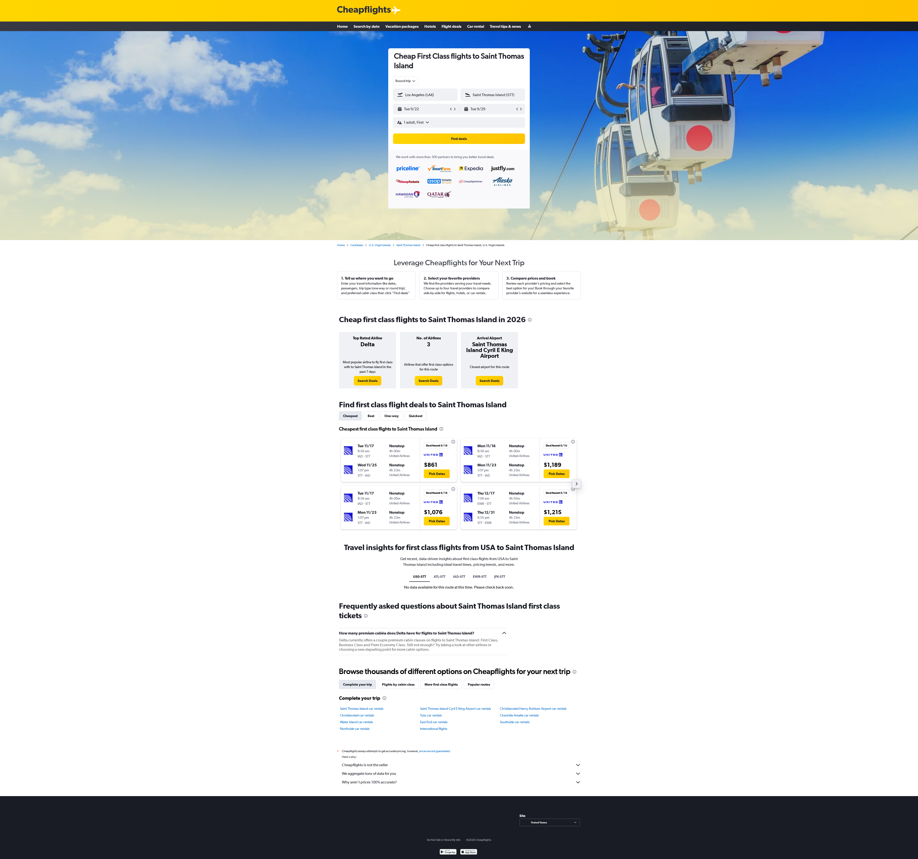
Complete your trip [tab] (357, 684)
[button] (423, 109)
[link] (367, 380)
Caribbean (356, 245)
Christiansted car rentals (357, 715)
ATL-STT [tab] (439, 576)
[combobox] (405, 81)
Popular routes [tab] (479, 684)
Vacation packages (402, 26)
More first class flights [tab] (441, 684)
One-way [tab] (391, 416)
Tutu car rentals (431, 715)
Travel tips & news (505, 26)
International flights (433, 729)
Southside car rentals (515, 722)
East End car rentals (434, 722)
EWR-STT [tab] (479, 576)
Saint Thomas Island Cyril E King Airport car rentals (455, 708)
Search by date (367, 26)
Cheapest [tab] (350, 416)
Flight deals (451, 26)
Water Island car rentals (356, 722)
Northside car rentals (355, 729)
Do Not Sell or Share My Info (443, 840)
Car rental (475, 26)
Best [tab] (371, 416)
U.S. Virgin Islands (380, 245)
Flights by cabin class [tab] (398, 684)
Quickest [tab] (415, 416)
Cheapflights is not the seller (365, 765)
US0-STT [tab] (419, 576)
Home (342, 26)
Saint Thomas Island (408, 245)
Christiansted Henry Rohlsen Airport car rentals (533, 708)
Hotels (430, 26)
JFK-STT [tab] (499, 576)
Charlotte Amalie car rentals (519, 715)
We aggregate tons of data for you (369, 773)
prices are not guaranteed (434, 751)
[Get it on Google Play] (448, 852)
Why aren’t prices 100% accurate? (369, 782)
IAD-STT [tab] (459, 576)
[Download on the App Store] (468, 852)
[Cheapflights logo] (364, 10)
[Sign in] (529, 26)
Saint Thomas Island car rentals (361, 708)
